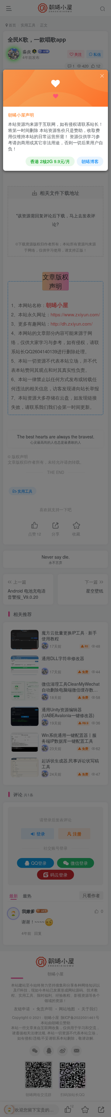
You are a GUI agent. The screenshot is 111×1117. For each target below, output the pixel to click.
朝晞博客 (90, 161)
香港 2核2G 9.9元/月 (50, 161)
